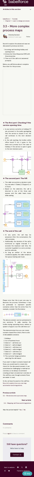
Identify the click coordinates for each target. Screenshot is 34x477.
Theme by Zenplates (23, 471)
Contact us (17, 455)
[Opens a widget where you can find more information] (27, 473)
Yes (20, 410)
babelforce (6, 19)
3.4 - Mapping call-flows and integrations (17, 403)
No (25, 410)
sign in (9, 433)
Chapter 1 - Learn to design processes (17, 21)
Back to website (9, 467)
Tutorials (14, 19)
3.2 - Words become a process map (15, 396)
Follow (28, 36)
